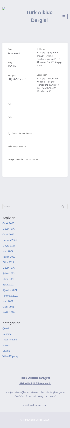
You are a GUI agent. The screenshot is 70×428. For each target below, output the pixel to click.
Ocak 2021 (8, 306)
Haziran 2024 (9, 240)
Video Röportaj (10, 356)
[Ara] (64, 206)
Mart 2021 (7, 301)
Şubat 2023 (8, 273)
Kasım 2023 (8, 256)
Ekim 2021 (8, 279)
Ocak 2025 (8, 234)
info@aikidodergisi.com (35, 405)
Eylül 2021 (8, 284)
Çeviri (5, 328)
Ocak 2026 (8, 223)
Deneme (7, 334)
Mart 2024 (7, 251)
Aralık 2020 (8, 312)
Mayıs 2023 (8, 267)
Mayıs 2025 (8, 229)
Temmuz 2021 (10, 295)
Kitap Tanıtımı (9, 339)
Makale (6, 345)
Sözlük (6, 350)
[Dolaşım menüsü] (64, 16)
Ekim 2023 (8, 262)
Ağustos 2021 (9, 290)
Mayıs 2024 (8, 245)
